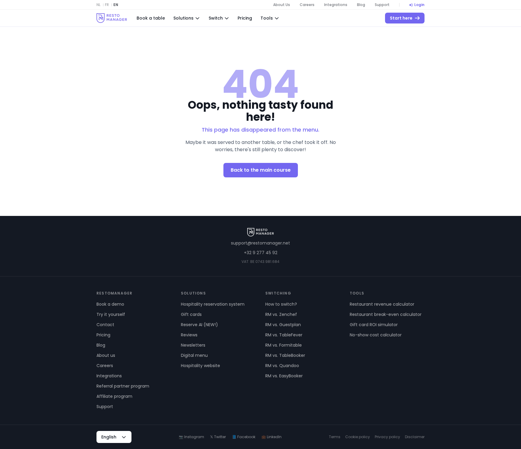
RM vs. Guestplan (283, 325)
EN (115, 4)
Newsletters (193, 345)
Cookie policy (357, 437)
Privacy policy (387, 437)
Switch (216, 18)
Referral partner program (122, 386)
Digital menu (194, 355)
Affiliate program (114, 396)
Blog (361, 4)
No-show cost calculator (376, 335)
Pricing (245, 18)
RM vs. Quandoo (282, 366)
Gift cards (191, 314)
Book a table (151, 18)
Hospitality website (200, 366)
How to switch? (281, 304)
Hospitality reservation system (213, 304)
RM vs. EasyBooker (284, 376)
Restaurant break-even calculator (386, 314)
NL (98, 4)
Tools (266, 18)
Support (382, 4)
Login (419, 4)
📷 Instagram (191, 437)
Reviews (189, 335)
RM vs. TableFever (283, 335)
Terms (334, 437)
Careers (307, 4)
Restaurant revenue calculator (382, 304)
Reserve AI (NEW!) (199, 325)
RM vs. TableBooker (285, 355)
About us (105, 355)
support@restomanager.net (260, 243)
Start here (401, 18)
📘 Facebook (243, 437)
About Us (281, 4)
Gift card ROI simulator (374, 325)
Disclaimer (415, 437)
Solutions (183, 18)
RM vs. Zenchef (281, 314)
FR (107, 4)
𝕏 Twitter (218, 437)
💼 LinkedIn (271, 437)
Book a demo (110, 304)
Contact (105, 325)
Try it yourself (110, 314)
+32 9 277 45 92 (260, 253)
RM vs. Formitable (283, 345)
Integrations (335, 4)
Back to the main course (261, 170)
